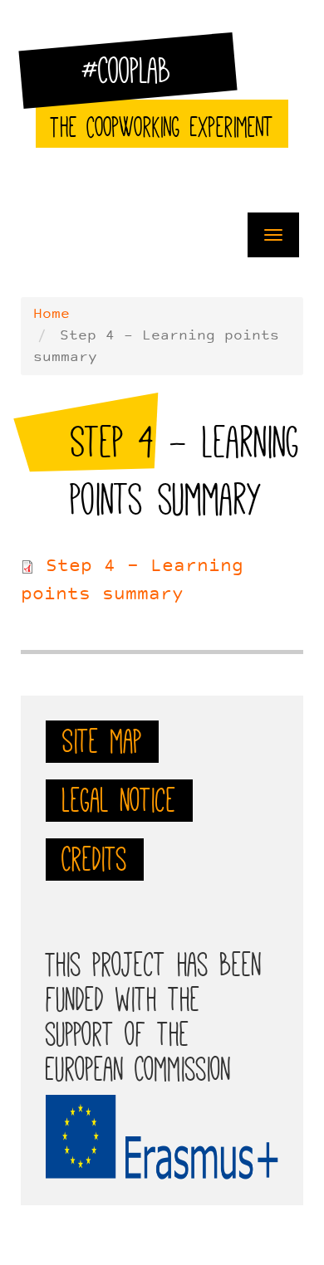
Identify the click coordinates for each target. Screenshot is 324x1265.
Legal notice (119, 800)
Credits (94, 859)
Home (51, 315)
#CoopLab (137, 78)
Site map (102, 741)
